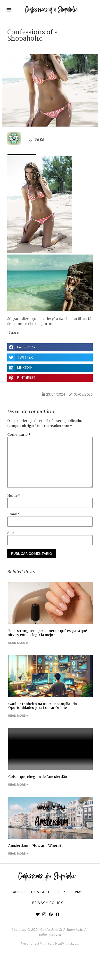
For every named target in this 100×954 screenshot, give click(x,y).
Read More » (18, 643)
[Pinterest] (51, 914)
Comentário (19, 434)
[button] (9, 10)
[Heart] (38, 914)
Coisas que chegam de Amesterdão (37, 776)
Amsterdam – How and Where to (36, 845)
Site (10, 532)
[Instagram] (44, 914)
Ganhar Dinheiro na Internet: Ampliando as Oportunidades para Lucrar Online (44, 706)
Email (13, 514)
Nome (13, 495)
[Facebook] (57, 914)
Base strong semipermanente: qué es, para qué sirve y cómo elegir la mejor (47, 633)
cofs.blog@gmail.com (63, 943)
